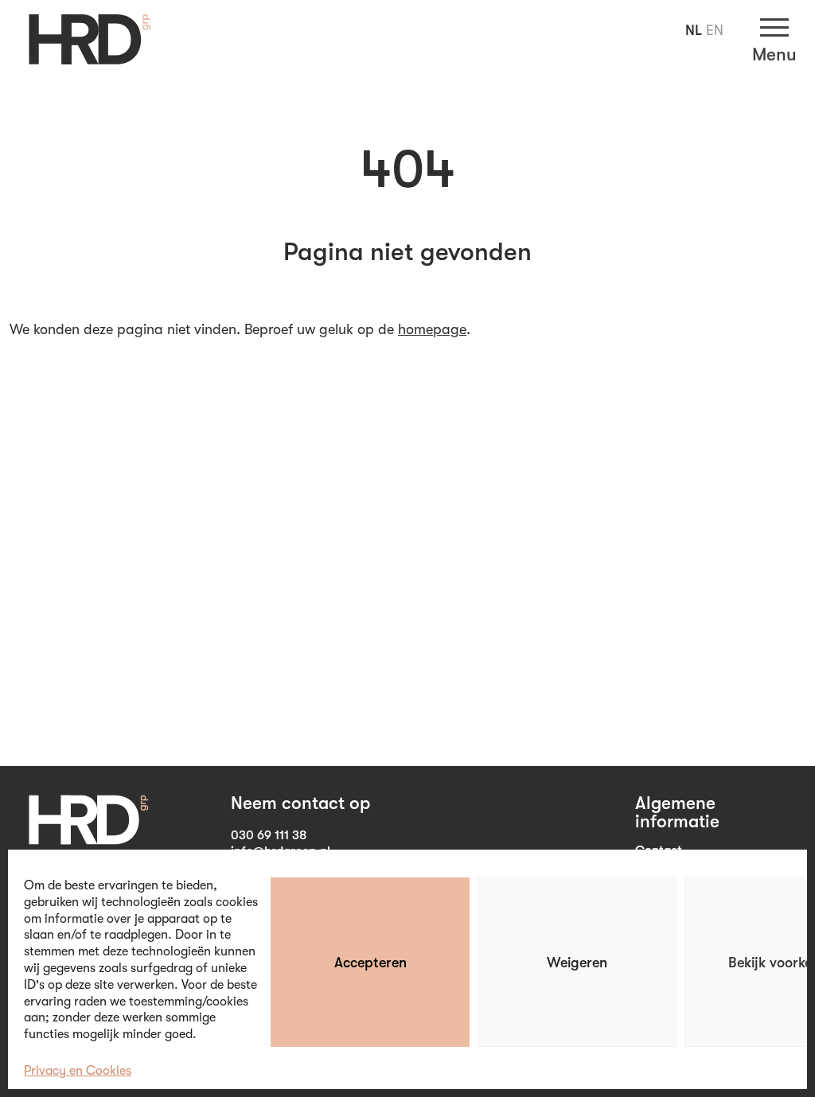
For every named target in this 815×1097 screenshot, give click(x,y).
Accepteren (370, 963)
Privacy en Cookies (77, 1071)
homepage (432, 329)
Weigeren (577, 963)
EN (714, 30)
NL (693, 30)
